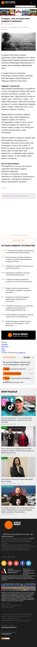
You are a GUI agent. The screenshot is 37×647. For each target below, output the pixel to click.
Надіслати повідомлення (11, 605)
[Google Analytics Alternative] (5, 639)
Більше (27, 357)
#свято (3, 188)
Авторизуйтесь (18, 240)
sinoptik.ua (21, 353)
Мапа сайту (5, 604)
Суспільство (7, 196)
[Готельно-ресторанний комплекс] (18, 12)
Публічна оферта (7, 607)
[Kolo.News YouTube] (18, 335)
